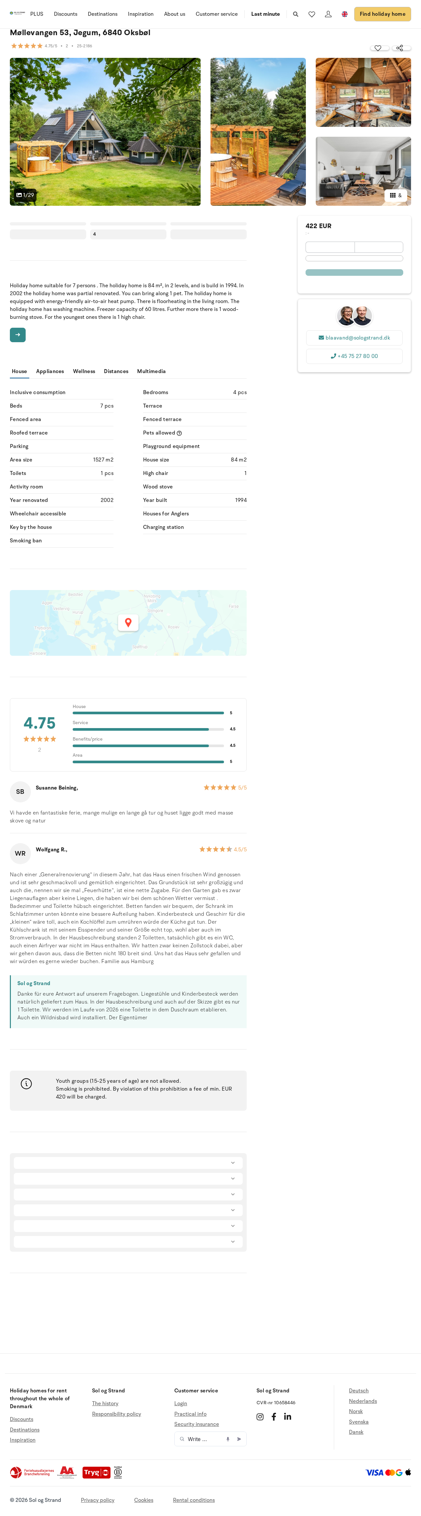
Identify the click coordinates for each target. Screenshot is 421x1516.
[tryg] (98, 1477)
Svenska (359, 1422)
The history (105, 1403)
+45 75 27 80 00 (357, 356)
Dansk (356, 1432)
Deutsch (359, 1390)
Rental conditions (194, 1500)
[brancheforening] (32, 1477)
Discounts (65, 14)
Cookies (143, 1500)
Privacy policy (97, 1500)
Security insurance (196, 1424)
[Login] (328, 14)
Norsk (356, 1411)
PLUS (36, 14)
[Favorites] (312, 14)
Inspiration (141, 14)
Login (180, 1403)
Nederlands (363, 1401)
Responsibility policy (116, 1414)
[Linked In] (287, 1417)
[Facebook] (273, 1417)
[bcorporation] (119, 1477)
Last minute (265, 14)
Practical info (190, 1414)
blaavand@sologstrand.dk (358, 338)
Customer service (217, 14)
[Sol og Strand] (17, 14)
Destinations (102, 14)
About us (174, 14)
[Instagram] (260, 1417)
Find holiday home (383, 14)
